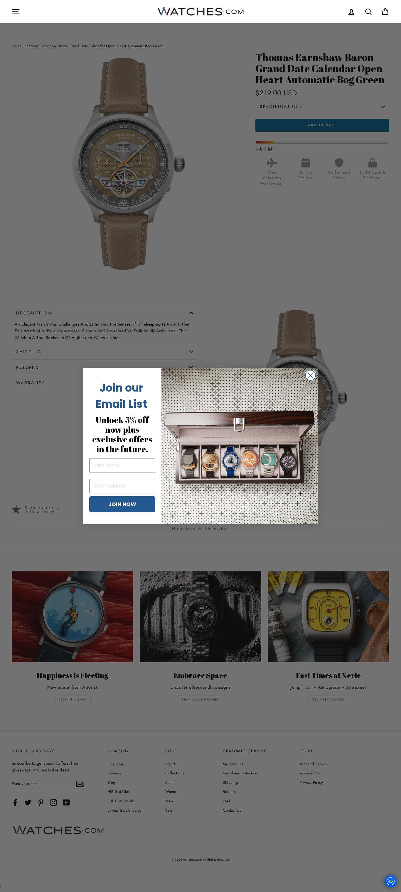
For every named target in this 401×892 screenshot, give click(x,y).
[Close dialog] (310, 375)
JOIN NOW (122, 504)
